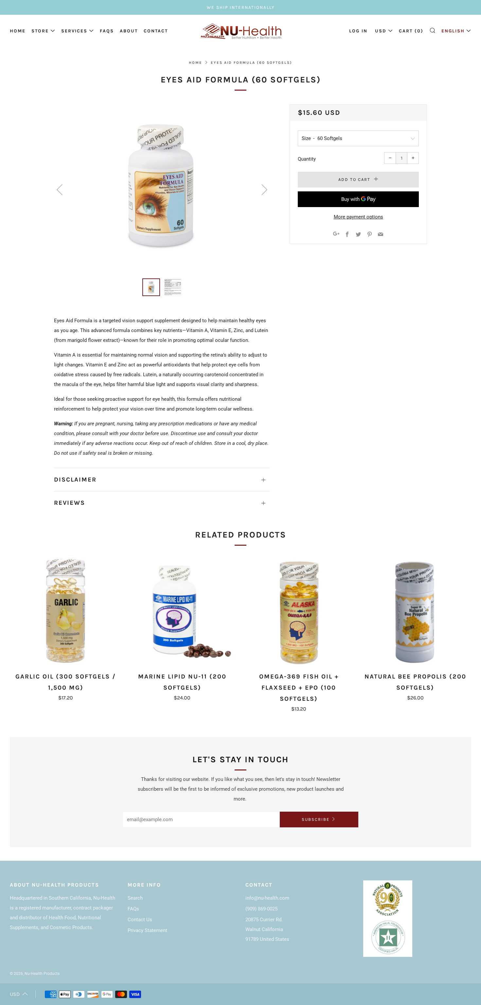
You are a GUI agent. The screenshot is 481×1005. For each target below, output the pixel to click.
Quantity (307, 159)
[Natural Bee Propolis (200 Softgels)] (415, 611)
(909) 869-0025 (261, 909)
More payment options (358, 217)
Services (74, 31)
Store (40, 31)
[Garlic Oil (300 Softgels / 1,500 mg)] (65, 611)
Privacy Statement (147, 930)
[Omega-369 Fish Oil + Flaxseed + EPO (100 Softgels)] (299, 611)
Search (135, 898)
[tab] (151, 287)
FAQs (107, 31)
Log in (358, 31)
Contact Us (140, 920)
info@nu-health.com (267, 898)
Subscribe (316, 819)
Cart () (411, 31)
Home (18, 31)
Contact (156, 31)
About (129, 31)
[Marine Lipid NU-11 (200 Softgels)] (182, 611)
